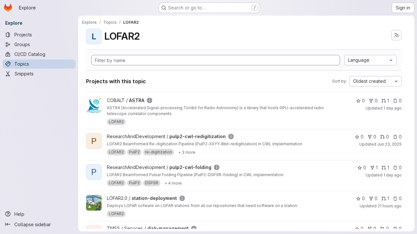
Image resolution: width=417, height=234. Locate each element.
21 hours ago (390, 205)
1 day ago (392, 108)
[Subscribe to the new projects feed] (396, 35)
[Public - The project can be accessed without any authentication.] (149, 100)
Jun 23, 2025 (389, 144)
